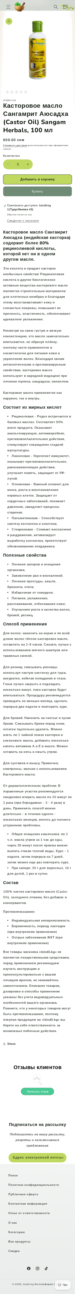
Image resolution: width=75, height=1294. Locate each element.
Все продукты (19, 1242)
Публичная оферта (23, 1194)
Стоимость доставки (15, 145)
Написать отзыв (37, 1091)
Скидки (14, 1251)
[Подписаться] (61, 1158)
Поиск (13, 1175)
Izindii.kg (28, 1284)
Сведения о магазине (23, 221)
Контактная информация (27, 1204)
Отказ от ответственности (29, 1213)
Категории (16, 1232)
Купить (37, 191)
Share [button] (11, 1044)
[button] (8, 7)
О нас (12, 1223)
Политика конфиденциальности (33, 1185)
